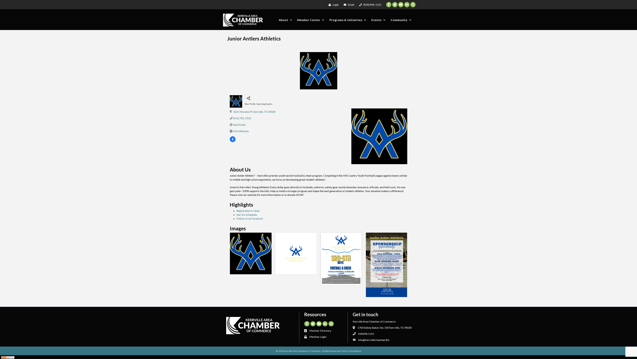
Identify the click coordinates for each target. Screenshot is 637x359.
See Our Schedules (246, 214)
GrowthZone (355, 351)
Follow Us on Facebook (249, 218)
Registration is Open (248, 210)
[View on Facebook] (233, 141)
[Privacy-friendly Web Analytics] (7, 357)
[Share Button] (248, 98)
